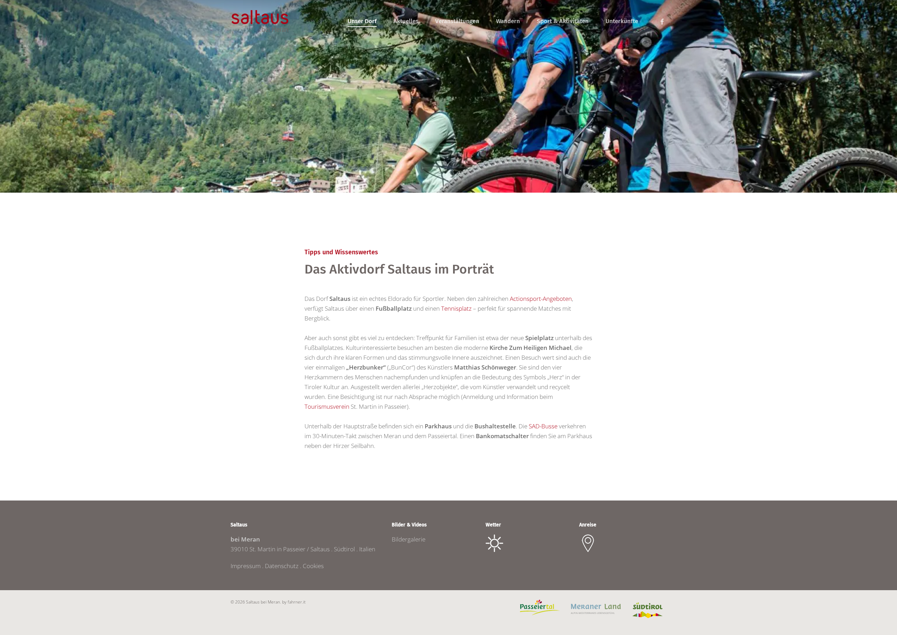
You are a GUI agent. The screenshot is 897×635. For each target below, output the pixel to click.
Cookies (313, 566)
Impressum (246, 566)
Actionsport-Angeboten (541, 299)
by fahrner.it (294, 602)
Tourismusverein (326, 406)
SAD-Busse (543, 426)
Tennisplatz (456, 308)
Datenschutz (282, 566)
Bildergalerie (408, 539)
